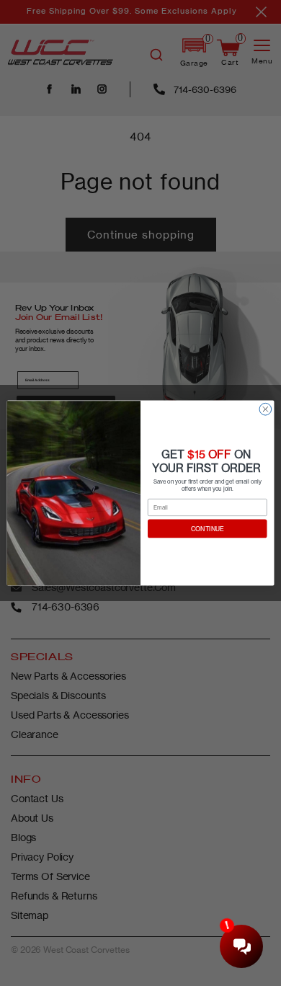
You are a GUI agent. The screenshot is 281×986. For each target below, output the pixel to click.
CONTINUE (207, 528)
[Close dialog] (265, 409)
